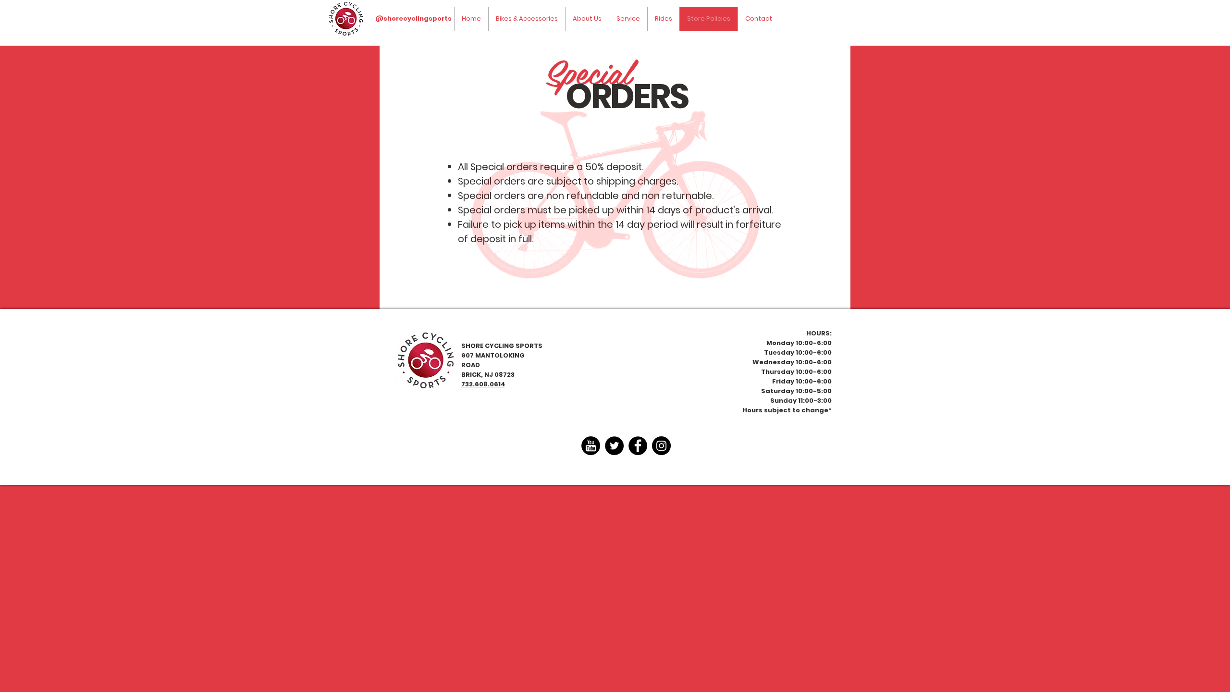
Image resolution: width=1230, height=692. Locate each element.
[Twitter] (614, 445)
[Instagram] (661, 445)
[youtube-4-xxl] (590, 445)
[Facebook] (637, 445)
